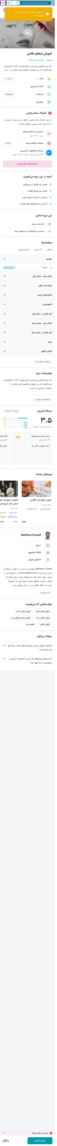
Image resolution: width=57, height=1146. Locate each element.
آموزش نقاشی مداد (42, 618)
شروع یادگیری (40, 1140)
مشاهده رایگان (9, 267)
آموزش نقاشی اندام (42, 611)
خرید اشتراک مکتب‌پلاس (27, 163)
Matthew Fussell (31, 535)
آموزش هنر (30, 624)
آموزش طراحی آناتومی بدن (20, 618)
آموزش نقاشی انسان (23, 611)
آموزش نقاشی (44, 624)
